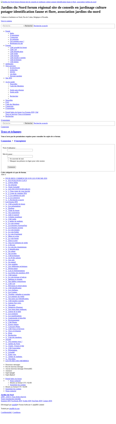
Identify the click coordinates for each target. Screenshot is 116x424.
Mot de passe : (8, 154)
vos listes (13, 74)
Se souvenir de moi (17, 159)
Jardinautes (9, 64)
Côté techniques (15, 60)
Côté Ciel (13, 49)
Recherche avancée (41, 123)
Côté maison (14, 56)
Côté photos (14, 62)
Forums (8, 45)
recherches (14, 70)
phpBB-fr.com (14, 409)
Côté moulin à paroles (18, 58)
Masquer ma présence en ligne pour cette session (27, 161)
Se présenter (14, 39)
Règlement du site (16, 43)
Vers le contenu (6, 21)
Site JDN (8, 78)
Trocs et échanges (11, 131)
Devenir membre (16, 76)
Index (12, 33)
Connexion (14, 37)
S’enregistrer (14, 35)
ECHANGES (15, 68)
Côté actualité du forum (18, 47)
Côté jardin (14, 54)
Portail (7, 31)
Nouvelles (13, 84)
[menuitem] (17, 90)
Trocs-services (10, 66)
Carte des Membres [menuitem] (17, 86)
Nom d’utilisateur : (9, 148)
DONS (12, 72)
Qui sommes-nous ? (17, 41)
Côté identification (16, 52)
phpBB (14, 405)
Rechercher (29, 123)
